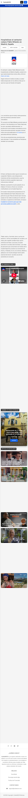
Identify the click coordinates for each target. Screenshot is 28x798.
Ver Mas (14, 440)
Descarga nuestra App (14, 777)
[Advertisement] (14, 23)
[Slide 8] (18, 444)
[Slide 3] (9, 444)
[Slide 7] (16, 444)
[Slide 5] (13, 444)
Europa (4, 47)
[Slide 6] (15, 444)
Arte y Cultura (13, 47)
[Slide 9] (20, 444)
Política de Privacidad (14, 780)
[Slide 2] (7, 444)
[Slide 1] (5, 444)
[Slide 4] (11, 444)
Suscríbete (14, 774)
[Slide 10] (22, 444)
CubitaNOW (7, 2)
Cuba (22, 47)
